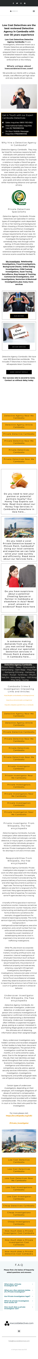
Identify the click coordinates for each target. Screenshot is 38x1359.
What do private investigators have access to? (16, 1301)
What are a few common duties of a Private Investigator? (17, 1291)
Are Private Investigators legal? (17, 1296)
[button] (33, 11)
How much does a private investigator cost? (14, 1308)
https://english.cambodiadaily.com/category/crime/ (19, 695)
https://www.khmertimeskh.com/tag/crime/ (19, 700)
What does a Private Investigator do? (12, 1285)
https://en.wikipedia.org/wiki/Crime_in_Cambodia (19, 705)
